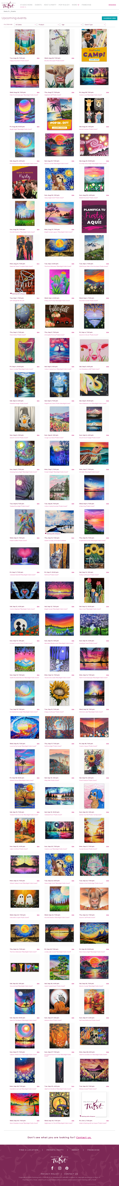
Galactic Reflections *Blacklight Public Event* (23, 1054)
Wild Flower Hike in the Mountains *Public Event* (93, 266)
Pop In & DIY (64, 5)
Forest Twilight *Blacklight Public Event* (56, 472)
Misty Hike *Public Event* (52, 780)
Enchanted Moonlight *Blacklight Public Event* (24, 163)
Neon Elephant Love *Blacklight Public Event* (92, 403)
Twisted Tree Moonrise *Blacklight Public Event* (24, 814)
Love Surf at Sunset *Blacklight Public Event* (23, 746)
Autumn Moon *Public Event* (53, 1020)
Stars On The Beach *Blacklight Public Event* (23, 1020)
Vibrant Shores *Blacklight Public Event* (22, 780)
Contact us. (83, 1137)
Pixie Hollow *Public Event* (18, 335)
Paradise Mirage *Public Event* (19, 403)
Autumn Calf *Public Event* (87, 917)
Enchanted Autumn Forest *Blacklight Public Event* (58, 1055)
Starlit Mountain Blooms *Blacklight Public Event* (24, 677)
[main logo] (8, 2)
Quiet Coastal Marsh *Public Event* (55, 986)
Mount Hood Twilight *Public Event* (89, 437)
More (74, 5)
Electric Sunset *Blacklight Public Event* (56, 163)
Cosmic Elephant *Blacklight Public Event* (22, 609)
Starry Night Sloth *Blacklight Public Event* (57, 883)
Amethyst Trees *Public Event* (88, 643)
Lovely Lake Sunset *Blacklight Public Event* (58, 952)
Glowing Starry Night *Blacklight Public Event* (23, 472)
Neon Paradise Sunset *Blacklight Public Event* (24, 1123)
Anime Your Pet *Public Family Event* (90, 814)
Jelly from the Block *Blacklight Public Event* (58, 1089)
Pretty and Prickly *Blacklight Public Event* (57, 300)
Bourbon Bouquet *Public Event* (54, 60)
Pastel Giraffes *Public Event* (18, 540)
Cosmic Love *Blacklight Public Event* (90, 95)
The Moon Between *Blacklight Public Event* (58, 266)
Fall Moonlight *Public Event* (53, 746)
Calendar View (109, 18)
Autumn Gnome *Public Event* (19, 437)
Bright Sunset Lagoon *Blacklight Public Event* (59, 232)
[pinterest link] (66, 1168)
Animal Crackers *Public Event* (88, 129)
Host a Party (50, 5)
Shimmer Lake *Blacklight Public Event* (91, 712)
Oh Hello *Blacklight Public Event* (89, 472)
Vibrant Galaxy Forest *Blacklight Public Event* (23, 883)
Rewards (112, 5)
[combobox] (25, 24)
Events (38, 5)
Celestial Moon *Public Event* (53, 814)
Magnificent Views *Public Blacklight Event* (57, 403)
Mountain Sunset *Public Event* (88, 300)
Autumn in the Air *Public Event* (88, 335)
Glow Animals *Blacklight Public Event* (21, 986)
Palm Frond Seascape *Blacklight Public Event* (24, 95)
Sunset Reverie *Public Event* (88, 849)
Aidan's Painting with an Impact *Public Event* (93, 1123)
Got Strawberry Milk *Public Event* (89, 369)
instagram (59, 1168)
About (75, 1150)
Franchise (86, 5)
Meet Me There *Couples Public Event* (21, 266)
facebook (52, 1168)
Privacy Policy (50, 1174)
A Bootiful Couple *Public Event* (19, 917)
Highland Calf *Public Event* (53, 95)
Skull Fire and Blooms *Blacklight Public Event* (93, 1054)
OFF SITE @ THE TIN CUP (17, 300)
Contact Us (71, 1174)
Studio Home (26, 5)
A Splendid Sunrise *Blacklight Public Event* (92, 540)
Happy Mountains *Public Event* (19, 60)
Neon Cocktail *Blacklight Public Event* (21, 369)
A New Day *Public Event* (87, 506)
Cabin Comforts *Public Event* (19, 849)
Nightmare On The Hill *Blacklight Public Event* (59, 1123)
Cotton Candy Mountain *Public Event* (56, 506)
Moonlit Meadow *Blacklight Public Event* (22, 232)
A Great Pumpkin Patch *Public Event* (21, 643)
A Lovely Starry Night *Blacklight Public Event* (93, 163)
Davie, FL (23, 7)
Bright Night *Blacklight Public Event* (21, 129)
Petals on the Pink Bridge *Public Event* (91, 883)
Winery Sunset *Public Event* (88, 1089)
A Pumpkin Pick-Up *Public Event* (55, 335)
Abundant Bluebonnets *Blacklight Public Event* (59, 643)
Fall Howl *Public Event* (52, 575)
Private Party (55, 1150)
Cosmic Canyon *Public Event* (88, 746)
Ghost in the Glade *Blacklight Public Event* (57, 677)
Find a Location (28, 1150)
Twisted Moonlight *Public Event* (19, 506)
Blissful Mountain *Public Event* (88, 197)
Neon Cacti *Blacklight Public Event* (90, 609)
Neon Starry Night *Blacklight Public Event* (92, 952)
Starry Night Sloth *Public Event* (54, 197)
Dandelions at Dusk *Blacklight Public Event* (23, 1089)
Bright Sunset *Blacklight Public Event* (56, 609)
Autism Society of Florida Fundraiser (55, 540)
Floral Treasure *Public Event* (88, 780)
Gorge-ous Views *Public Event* (54, 437)
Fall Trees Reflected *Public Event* (89, 1020)
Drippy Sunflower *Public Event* (54, 712)
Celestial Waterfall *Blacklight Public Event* (23, 575)
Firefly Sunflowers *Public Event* (89, 575)
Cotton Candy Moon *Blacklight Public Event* (58, 369)
